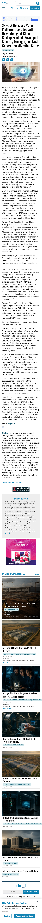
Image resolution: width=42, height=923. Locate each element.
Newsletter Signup (31, 892)
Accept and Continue (24, 916)
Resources (31, 896)
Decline (7, 916)
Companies (22, 896)
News (9, 896)
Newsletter (35, 8)
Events (14, 896)
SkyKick (11, 423)
